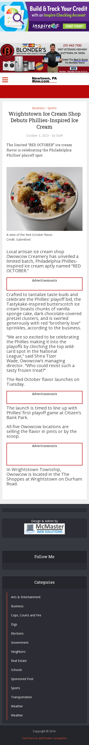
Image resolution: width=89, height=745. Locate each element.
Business (38, 108)
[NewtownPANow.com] (44, 79)
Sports (52, 108)
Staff (59, 136)
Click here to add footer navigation (44, 738)
